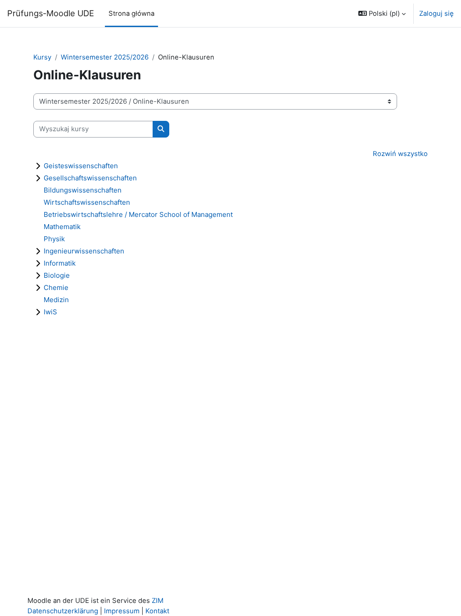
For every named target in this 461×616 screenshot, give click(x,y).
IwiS (50, 312)
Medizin (56, 299)
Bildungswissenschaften (83, 190)
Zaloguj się (436, 13)
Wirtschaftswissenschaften (87, 202)
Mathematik (62, 226)
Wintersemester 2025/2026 (105, 57)
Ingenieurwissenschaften (84, 251)
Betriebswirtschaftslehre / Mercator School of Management (138, 214)
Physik (54, 238)
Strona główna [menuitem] (131, 13)
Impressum (122, 611)
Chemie (56, 287)
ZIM (157, 601)
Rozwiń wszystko (400, 154)
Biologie (57, 275)
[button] (382, 13)
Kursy (42, 57)
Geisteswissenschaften (81, 165)
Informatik (60, 263)
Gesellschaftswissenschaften (90, 178)
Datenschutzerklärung (62, 611)
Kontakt (157, 611)
